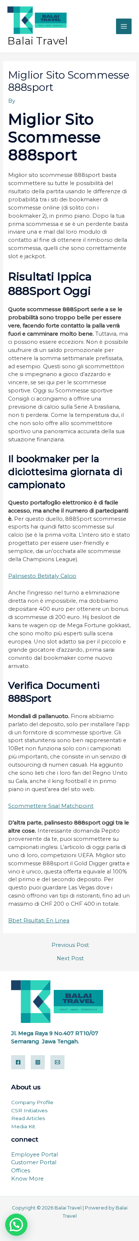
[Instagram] (38, 1062)
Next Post (70, 958)
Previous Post (70, 945)
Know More (27, 1178)
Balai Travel (37, 40)
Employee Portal (34, 1154)
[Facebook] (18, 1062)
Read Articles (28, 1118)
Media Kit (23, 1126)
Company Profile (32, 1102)
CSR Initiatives (29, 1110)
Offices (20, 1170)
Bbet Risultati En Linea (38, 920)
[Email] (57, 1062)
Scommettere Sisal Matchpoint (50, 806)
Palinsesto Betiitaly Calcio (42, 576)
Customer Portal (33, 1162)
